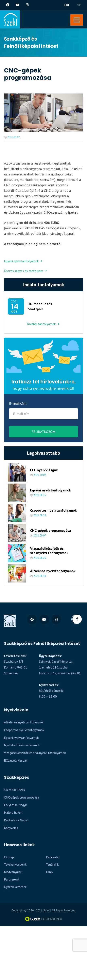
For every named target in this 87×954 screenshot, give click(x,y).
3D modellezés (40, 304)
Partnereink (11, 879)
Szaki (46, 910)
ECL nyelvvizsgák (44, 470)
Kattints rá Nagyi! (16, 820)
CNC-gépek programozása (50, 530)
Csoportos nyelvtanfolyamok (53, 510)
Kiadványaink (12, 872)
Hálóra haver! (13, 812)
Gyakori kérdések (15, 887)
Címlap (9, 857)
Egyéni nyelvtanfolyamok (21, 261)
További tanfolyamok (41, 324)
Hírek (49, 872)
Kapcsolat (53, 857)
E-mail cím (18, 403)
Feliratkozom (43, 432)
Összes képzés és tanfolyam (24, 271)
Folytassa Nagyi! (15, 805)
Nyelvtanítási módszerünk (22, 745)
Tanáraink (52, 864)
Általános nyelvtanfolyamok (52, 571)
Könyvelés (11, 828)
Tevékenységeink (15, 864)
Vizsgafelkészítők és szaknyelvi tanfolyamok (49, 550)
